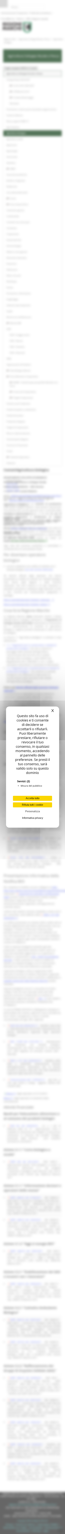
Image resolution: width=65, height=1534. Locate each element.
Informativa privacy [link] (32, 818)
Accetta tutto (32, 798)
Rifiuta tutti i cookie (32, 804)
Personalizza (32, 811)
